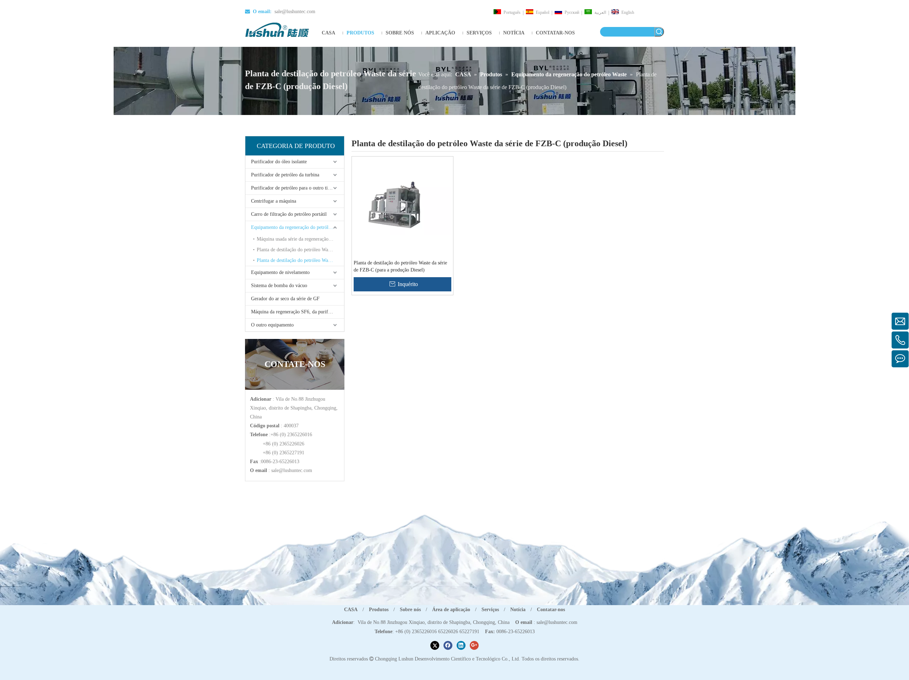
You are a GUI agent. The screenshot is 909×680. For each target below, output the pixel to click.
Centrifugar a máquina (273, 201)
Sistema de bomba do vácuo (279, 285)
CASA (351, 609)
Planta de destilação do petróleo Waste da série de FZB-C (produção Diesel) (300, 260)
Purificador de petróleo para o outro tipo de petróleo (297, 188)
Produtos (378, 609)
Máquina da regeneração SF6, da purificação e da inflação (297, 311)
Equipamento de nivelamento (280, 272)
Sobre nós (410, 609)
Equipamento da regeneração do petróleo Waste (297, 227)
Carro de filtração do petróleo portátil (289, 214)
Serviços (490, 609)
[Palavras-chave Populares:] (659, 32)
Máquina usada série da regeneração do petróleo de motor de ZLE (300, 239)
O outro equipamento (272, 325)
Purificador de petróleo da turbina (285, 174)
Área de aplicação (451, 609)
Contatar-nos (551, 609)
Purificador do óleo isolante (279, 161)
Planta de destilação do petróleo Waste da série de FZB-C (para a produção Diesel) (400, 266)
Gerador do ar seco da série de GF (285, 298)
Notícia (518, 609)
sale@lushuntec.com (294, 11)
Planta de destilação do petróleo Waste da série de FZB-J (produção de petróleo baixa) (300, 249)
